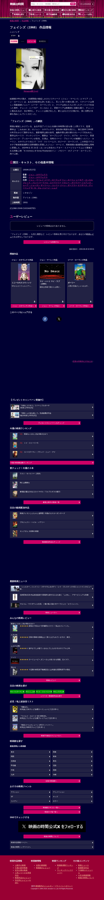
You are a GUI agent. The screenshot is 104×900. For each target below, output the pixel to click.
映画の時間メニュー (18, 10)
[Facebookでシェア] (45, 319)
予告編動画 (52, 14)
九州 (12, 775)
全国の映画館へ (51, 781)
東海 (54, 756)
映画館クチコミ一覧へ (51, 807)
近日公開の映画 (69, 10)
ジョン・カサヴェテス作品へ (23, 306)
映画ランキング (86, 10)
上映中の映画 (36, 10)
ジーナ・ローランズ (52, 180)
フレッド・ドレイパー (32, 182)
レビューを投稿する (51, 242)
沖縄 (54, 775)
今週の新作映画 (53, 10)
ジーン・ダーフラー (68, 185)
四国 (54, 770)
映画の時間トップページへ (21, 847)
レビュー (31, 41)
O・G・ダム (36, 188)
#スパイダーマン (16, 692)
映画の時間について (51, 836)
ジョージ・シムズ (49, 188)
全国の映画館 (41, 865)
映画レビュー (51, 680)
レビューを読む (86, 14)
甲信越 (13, 765)
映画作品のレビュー (23, 878)
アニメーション (59, 792)
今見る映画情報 (84, 875)
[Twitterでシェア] (59, 319)
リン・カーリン (68, 180)
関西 (12, 756)
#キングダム (58, 692)
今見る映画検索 (85, 4)
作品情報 (25, 21)
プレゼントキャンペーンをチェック (51, 423)
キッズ (55, 797)
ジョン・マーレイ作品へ (51, 306)
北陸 (54, 765)
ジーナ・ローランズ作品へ (79, 306)
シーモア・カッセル (84, 180)
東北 (54, 761)
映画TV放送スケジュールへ (51, 736)
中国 (12, 770)
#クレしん (29, 692)
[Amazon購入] (31, 91)
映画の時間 (14, 21)
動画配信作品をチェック (51, 542)
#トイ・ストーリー (43, 692)
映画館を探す (19, 14)
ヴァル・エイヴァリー (51, 182)
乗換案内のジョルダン (44, 886)
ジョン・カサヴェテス (38, 174)
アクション (15, 792)
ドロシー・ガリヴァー (71, 182)
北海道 (13, 761)
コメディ (14, 801)
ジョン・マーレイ (36, 180)
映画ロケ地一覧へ (51, 812)
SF (12, 797)
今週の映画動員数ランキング (21, 463)
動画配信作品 (69, 14)
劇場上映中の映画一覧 (51, 502)
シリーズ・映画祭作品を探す (51, 696)
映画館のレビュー (43, 868)
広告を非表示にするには (82, 361)
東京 (12, 752)
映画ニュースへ (51, 613)
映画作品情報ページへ (19, 842)
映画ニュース (36, 14)
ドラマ (13, 36)
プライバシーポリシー (64, 886)
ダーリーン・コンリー (49, 185)
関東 (54, 752)
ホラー (55, 801)
